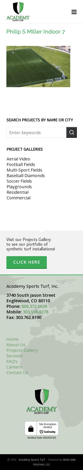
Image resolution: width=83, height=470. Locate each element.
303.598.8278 (35, 312)
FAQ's (11, 361)
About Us (15, 345)
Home (12, 339)
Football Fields (21, 164)
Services (14, 356)
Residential (18, 192)
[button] (71, 132)
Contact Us (17, 372)
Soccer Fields (19, 181)
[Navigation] (74, 12)
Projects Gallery (22, 350)
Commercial (18, 198)
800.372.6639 (34, 306)
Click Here (26, 262)
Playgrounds (19, 186)
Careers (14, 367)
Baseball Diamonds (26, 175)
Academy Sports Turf (32, 459)
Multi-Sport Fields (24, 170)
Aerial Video (18, 159)
